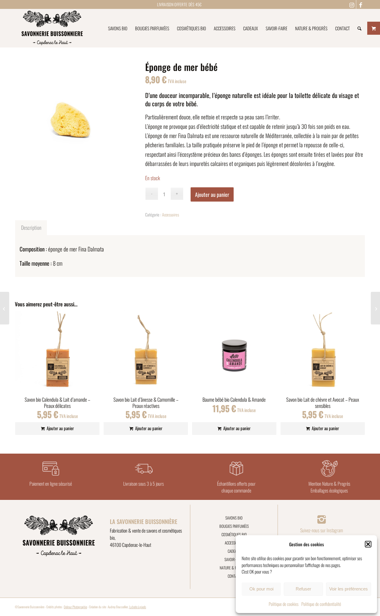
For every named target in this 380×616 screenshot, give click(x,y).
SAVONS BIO (234, 518)
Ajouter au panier (212, 194)
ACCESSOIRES (234, 543)
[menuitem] (117, 28)
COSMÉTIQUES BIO (234, 534)
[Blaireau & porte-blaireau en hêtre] (4, 308)
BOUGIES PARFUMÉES (234, 526)
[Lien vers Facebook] (360, 4)
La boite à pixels (137, 606)
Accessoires (170, 214)
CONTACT (234, 576)
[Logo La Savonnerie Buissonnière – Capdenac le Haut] (52, 28)
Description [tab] (31, 227)
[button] (368, 544)
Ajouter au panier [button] (60, 428)
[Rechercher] (359, 28)
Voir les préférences (348, 588)
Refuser (303, 588)
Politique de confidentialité (321, 604)
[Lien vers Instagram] (351, 4)
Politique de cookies (283, 604)
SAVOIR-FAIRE (234, 559)
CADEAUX (234, 551)
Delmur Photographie (75, 606)
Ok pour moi (261, 588)
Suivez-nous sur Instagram (321, 530)
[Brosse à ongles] (375, 308)
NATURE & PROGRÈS (234, 568)
